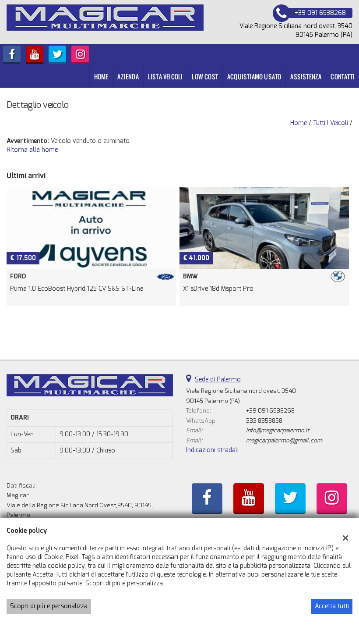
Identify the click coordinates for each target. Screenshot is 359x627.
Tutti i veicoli (330, 123)
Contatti (343, 76)
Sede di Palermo (218, 379)
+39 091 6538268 (270, 410)
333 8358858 (264, 420)
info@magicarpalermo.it (277, 430)
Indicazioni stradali (212, 450)
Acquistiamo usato (254, 76)
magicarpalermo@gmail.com (284, 440)
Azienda (127, 76)
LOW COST (205, 76)
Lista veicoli (165, 76)
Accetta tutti (332, 606)
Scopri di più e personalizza (49, 606)
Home (101, 76)
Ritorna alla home (32, 150)
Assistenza (305, 76)
